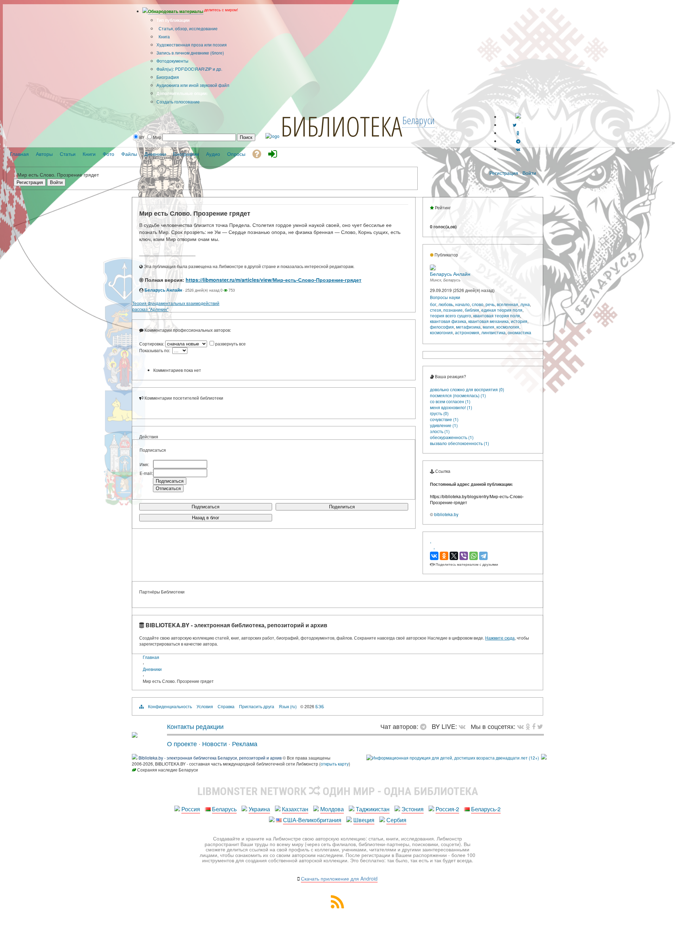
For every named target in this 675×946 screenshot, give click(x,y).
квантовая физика (448, 321)
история (519, 321)
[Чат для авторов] (425, 726)
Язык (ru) (288, 706)
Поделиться (342, 506)
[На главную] (134, 734)
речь (490, 304)
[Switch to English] (518, 117)
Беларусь (224, 809)
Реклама (244, 743)
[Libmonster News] (540, 726)
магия (488, 327)
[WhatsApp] (473, 556)
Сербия (396, 820)
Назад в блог (205, 517)
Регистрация (503, 172)
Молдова (332, 809)
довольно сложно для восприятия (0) (467, 389)
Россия (190, 809)
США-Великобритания (312, 820)
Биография (167, 77)
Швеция (363, 820)
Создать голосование (178, 101)
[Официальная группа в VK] (518, 149)
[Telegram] (483, 556)
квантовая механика (488, 321)
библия (472, 310)
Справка (226, 706)
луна (525, 304)
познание (453, 310)
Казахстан (295, 809)
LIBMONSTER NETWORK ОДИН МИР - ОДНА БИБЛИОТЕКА (337, 791)
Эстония (412, 809)
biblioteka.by (446, 514)
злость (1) (440, 431)
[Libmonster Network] (452, 758)
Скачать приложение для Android (339, 878)
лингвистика (493, 332)
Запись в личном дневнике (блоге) (190, 53)
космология (507, 327)
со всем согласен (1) (450, 401)
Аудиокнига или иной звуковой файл (192, 85)
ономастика (519, 332)
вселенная (507, 304)
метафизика (468, 327)
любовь (445, 304)
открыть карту (335, 764)
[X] (454, 556)
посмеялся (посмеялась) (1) (458, 395)
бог (433, 304)
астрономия (467, 332)
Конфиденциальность (170, 706)
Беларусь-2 (486, 809)
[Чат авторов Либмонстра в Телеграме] (518, 141)
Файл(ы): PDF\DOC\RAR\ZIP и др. (189, 69)
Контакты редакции (195, 726)
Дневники (152, 669)
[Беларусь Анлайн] (433, 268)
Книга (164, 36)
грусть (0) (439, 413)
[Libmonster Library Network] (544, 758)
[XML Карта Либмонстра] (337, 906)
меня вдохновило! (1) (451, 407)
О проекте (182, 743)
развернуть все (230, 344)
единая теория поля (501, 310)
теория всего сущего (450, 315)
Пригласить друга (256, 706)
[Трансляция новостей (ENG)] (514, 125)
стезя (435, 310)
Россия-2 (447, 809)
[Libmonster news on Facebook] (533, 726)
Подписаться (205, 506)
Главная (151, 657)
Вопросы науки (445, 297)
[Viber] (463, 556)
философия (442, 327)
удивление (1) (444, 425)
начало (462, 304)
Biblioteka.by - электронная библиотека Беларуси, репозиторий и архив (210, 758)
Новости (214, 743)
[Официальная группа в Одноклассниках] (518, 133)
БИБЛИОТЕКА (341, 126)
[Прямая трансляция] (464, 726)
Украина (259, 809)
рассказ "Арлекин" (150, 309)
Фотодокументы (172, 61)
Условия (205, 706)
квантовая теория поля (496, 315)
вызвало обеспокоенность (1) (459, 443)
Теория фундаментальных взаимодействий (175, 303)
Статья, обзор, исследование (188, 28)
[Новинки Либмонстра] (528, 726)
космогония (441, 332)
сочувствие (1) (444, 419)
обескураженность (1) (452, 437)
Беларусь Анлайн (163, 290)
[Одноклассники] (444, 556)
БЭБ (319, 706)
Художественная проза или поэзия (191, 44)
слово (477, 304)
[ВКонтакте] (434, 556)
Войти (529, 172)
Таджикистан (373, 809)
